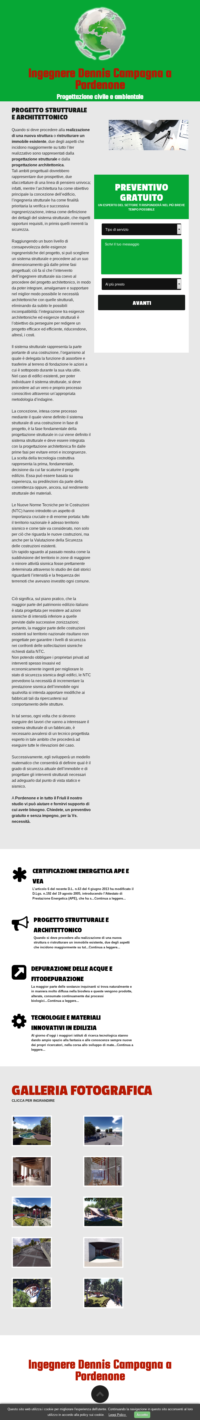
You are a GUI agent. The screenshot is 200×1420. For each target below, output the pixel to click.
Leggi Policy (118, 1415)
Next (179, 965)
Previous (172, 965)
